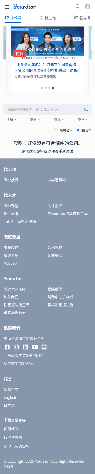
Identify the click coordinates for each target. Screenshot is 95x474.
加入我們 (11, 297)
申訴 (69, 297)
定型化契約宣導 (17, 446)
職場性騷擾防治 (60, 304)
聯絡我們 (55, 289)
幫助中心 (55, 297)
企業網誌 (55, 255)
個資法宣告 (13, 437)
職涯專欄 (11, 255)
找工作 (50, 18)
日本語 (9, 405)
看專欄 (84, 18)
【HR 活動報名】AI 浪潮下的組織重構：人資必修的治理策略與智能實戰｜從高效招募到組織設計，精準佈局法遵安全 (47, 70)
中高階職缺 (57, 180)
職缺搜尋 (11, 180)
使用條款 (11, 428)
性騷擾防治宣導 (17, 304)
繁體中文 (11, 389)
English (10, 397)
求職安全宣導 (15, 420)
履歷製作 (11, 247)
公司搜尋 (55, 247)
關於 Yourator (15, 289)
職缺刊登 (11, 205)
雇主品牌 (11, 213)
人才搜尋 (55, 205)
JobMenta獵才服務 (20, 221)
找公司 (15, 17)
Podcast (11, 263)
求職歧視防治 (15, 312)
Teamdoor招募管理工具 (68, 213)
